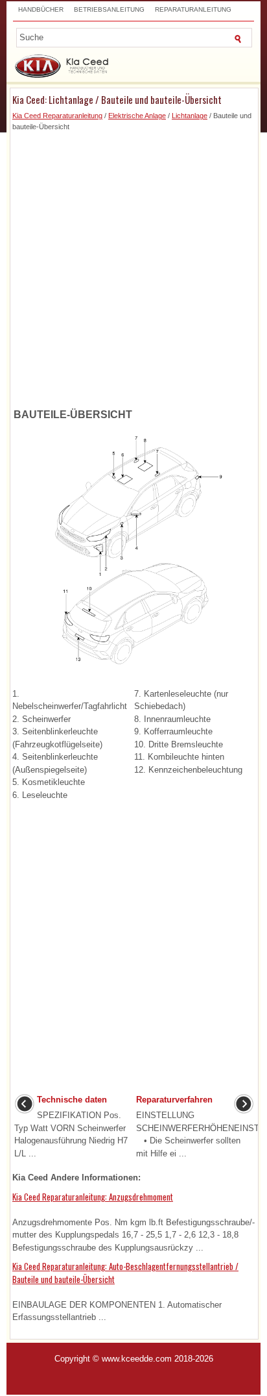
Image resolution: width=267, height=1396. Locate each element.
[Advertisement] (133, 265)
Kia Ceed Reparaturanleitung (57, 115)
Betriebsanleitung (109, 9)
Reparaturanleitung (193, 9)
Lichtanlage (189, 115)
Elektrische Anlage (137, 115)
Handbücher (41, 9)
